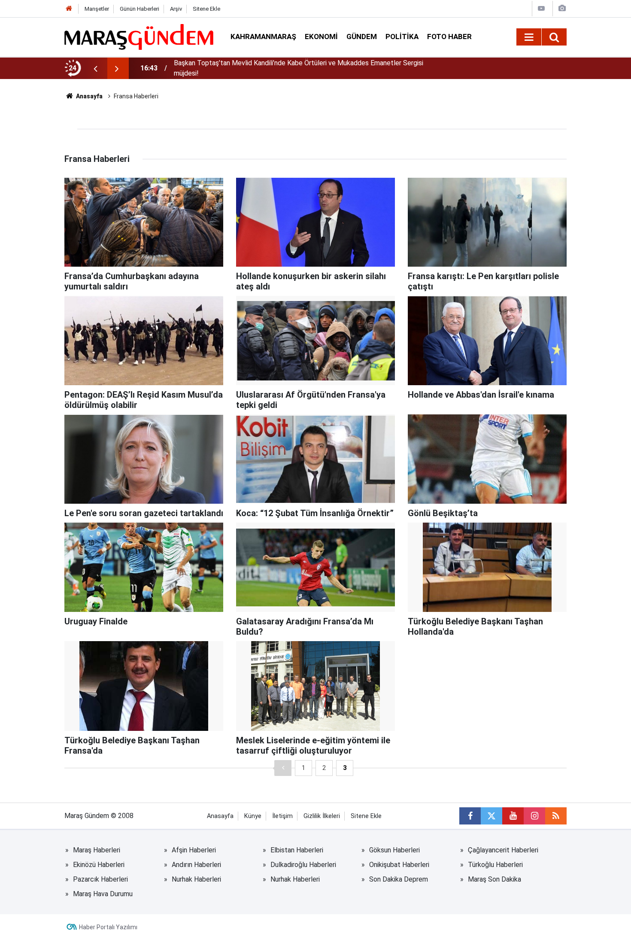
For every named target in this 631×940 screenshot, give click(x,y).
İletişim (282, 816)
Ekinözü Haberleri (98, 865)
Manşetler (97, 9)
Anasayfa (89, 96)
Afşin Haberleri (194, 850)
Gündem (361, 36)
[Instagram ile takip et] (534, 815)
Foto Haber (449, 36)
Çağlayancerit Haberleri (503, 850)
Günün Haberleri (139, 9)
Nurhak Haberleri (196, 879)
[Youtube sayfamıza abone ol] (513, 815)
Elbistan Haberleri (296, 850)
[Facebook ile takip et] (470, 815)
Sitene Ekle (206, 9)
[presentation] (95, 68)
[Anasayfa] (69, 9)
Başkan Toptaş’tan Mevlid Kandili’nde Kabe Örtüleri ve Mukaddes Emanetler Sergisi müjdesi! (298, 68)
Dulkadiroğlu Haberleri (303, 865)
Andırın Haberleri (196, 865)
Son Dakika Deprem (398, 879)
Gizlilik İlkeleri (321, 816)
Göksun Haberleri (394, 850)
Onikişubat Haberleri (399, 865)
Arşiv (176, 9)
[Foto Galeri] (562, 8)
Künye (252, 816)
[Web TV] (541, 8)
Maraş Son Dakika (494, 879)
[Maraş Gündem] (138, 37)
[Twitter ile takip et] (491, 815)
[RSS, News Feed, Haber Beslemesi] (556, 815)
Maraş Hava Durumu (103, 894)
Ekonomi (321, 36)
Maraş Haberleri (96, 850)
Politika (402, 36)
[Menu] (529, 37)
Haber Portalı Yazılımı (108, 927)
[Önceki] (283, 768)
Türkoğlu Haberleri (495, 865)
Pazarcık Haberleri (100, 879)
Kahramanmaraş (263, 36)
